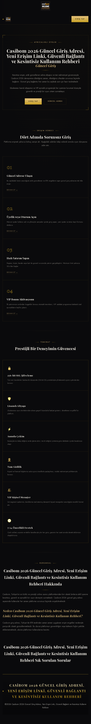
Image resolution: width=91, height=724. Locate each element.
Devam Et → (12, 190)
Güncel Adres (55, 101)
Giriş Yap (80, 19)
